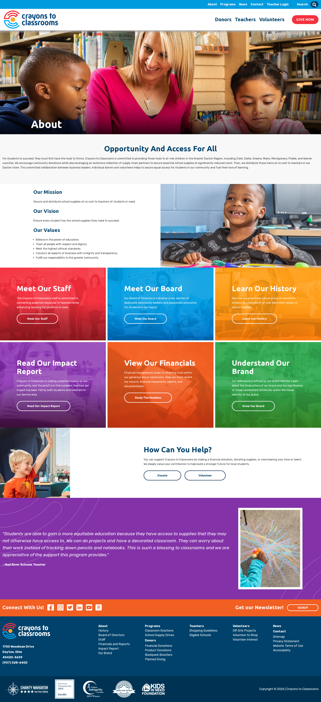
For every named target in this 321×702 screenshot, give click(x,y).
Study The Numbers (148, 397)
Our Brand (105, 653)
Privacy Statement (286, 641)
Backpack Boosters (158, 655)
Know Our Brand (253, 406)
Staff (101, 639)
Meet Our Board (145, 318)
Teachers (245, 19)
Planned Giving (155, 659)
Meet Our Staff (37, 318)
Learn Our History (254, 318)
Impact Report (108, 648)
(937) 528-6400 (15, 662)
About (212, 4)
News (243, 4)
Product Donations (158, 650)
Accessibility (282, 650)
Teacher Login (278, 4)
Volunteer (205, 475)
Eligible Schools (200, 635)
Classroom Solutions (159, 630)
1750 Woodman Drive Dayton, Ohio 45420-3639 (18, 652)
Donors (223, 19)
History (103, 630)
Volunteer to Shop (245, 635)
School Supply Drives (159, 635)
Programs (228, 4)
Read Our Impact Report (43, 406)
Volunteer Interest (245, 639)
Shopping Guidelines (203, 630)
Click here (27, 35)
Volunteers (272, 19)
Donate (162, 475)
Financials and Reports (114, 644)
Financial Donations (158, 646)
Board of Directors (111, 635)
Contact (257, 4)
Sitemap (279, 637)
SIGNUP (303, 607)
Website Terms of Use (288, 646)
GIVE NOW (305, 19)
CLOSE (45, 4)
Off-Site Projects (244, 630)
